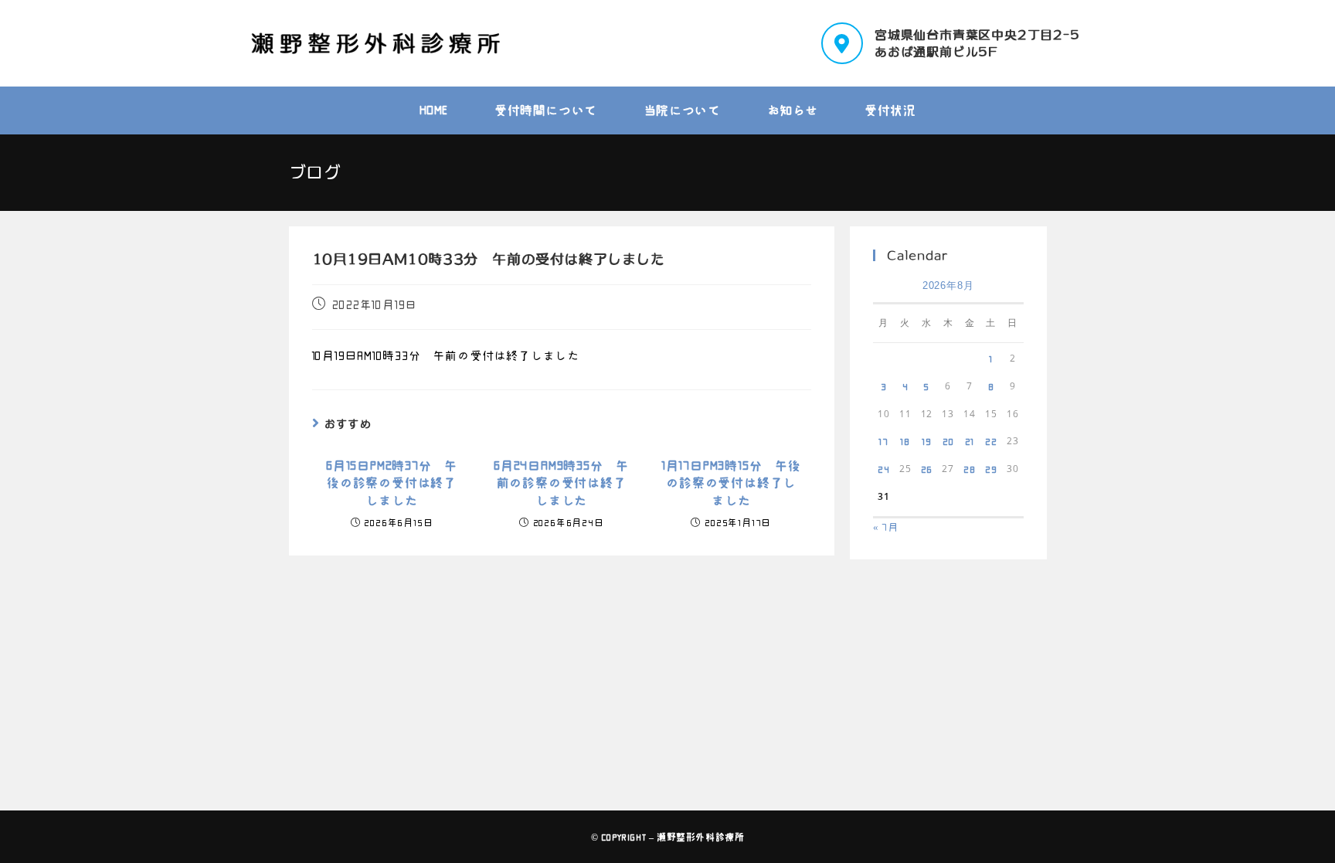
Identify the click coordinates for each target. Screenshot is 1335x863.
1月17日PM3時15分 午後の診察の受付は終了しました (731, 483)
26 (927, 469)
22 (991, 441)
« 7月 (885, 527)
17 (883, 441)
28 (969, 469)
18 (905, 441)
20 (948, 441)
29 (991, 469)
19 (927, 441)
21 (970, 441)
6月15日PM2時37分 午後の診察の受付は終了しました (391, 483)
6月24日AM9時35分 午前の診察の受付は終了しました (561, 483)
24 (884, 469)
